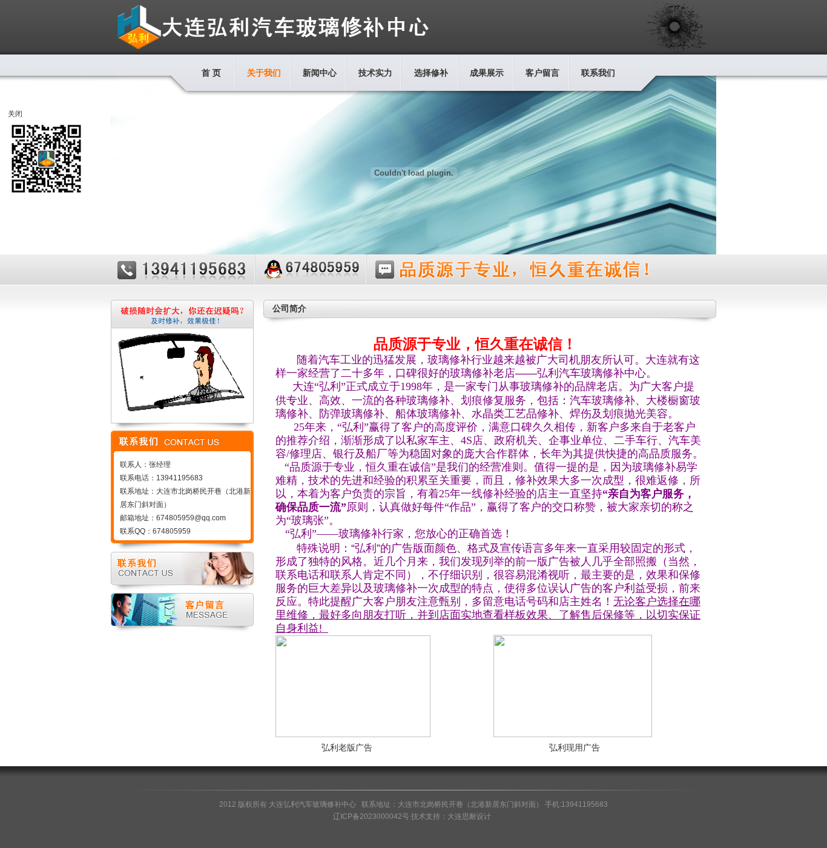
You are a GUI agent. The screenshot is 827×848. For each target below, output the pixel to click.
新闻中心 (320, 73)
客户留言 (542, 73)
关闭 (15, 114)
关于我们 (264, 73)
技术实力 (375, 73)
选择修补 (431, 73)
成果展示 (487, 73)
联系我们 (598, 73)
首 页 (211, 73)
